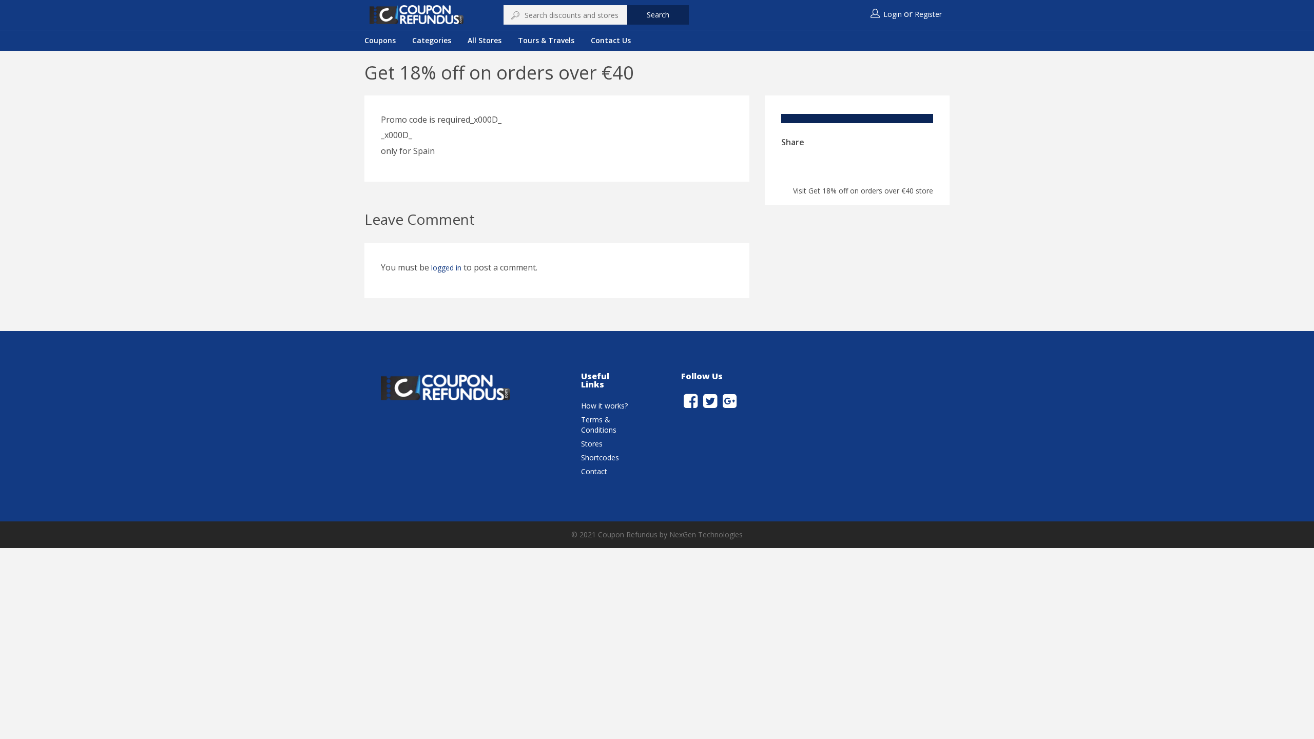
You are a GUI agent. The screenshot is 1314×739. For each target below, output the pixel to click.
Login (892, 14)
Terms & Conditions (598, 425)
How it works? (604, 406)
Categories (431, 40)
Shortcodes (600, 457)
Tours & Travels (546, 40)
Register (928, 14)
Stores (592, 444)
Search (658, 15)
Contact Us (611, 40)
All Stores (484, 40)
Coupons (380, 40)
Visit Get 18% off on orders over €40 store (863, 191)
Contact (594, 471)
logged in (446, 268)
